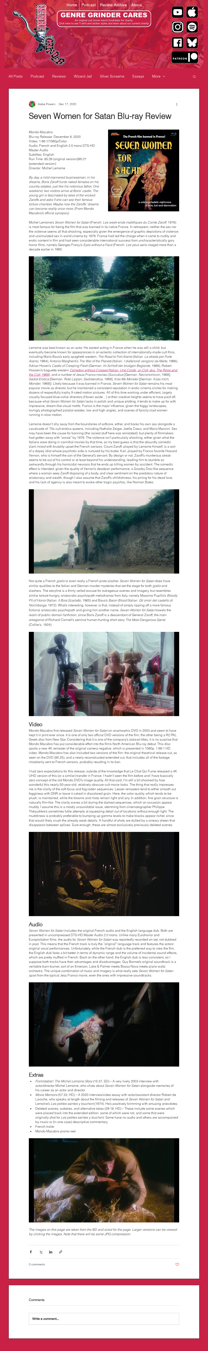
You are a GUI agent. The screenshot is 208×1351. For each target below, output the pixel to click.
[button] (194, 76)
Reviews (59, 76)
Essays (138, 76)
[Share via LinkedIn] (51, 1252)
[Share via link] (61, 1252)
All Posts (16, 76)
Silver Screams (112, 76)
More (156, 76)
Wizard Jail (83, 76)
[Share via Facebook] (31, 1252)
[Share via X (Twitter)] (41, 1252)
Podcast (37, 76)
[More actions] (176, 104)
